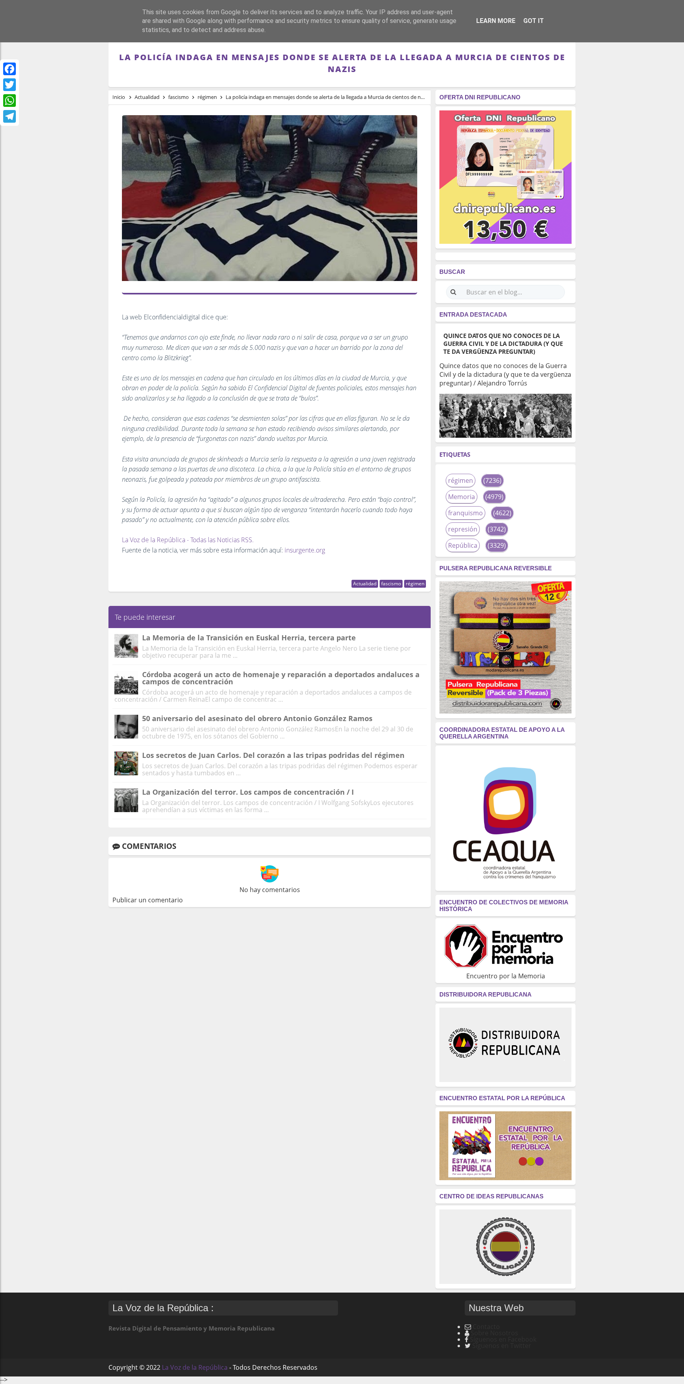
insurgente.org (305, 550)
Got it (533, 21)
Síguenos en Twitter (501, 1345)
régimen (415, 583)
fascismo (391, 583)
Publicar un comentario (147, 900)
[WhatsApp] (9, 100)
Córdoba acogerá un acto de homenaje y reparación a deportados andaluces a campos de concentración (281, 678)
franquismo (465, 513)
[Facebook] (9, 69)
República (462, 545)
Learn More (495, 21)
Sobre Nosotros (494, 1333)
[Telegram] (9, 116)
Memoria (461, 496)
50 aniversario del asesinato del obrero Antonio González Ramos (257, 718)
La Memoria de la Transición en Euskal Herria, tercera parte (249, 637)
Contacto (486, 1326)
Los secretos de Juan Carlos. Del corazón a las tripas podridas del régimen (273, 755)
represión (462, 529)
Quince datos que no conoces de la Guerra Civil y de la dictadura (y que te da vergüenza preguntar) (503, 343)
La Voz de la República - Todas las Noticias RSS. (188, 539)
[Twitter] (9, 85)
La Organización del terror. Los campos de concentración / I (248, 792)
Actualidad (364, 583)
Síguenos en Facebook (503, 1339)
